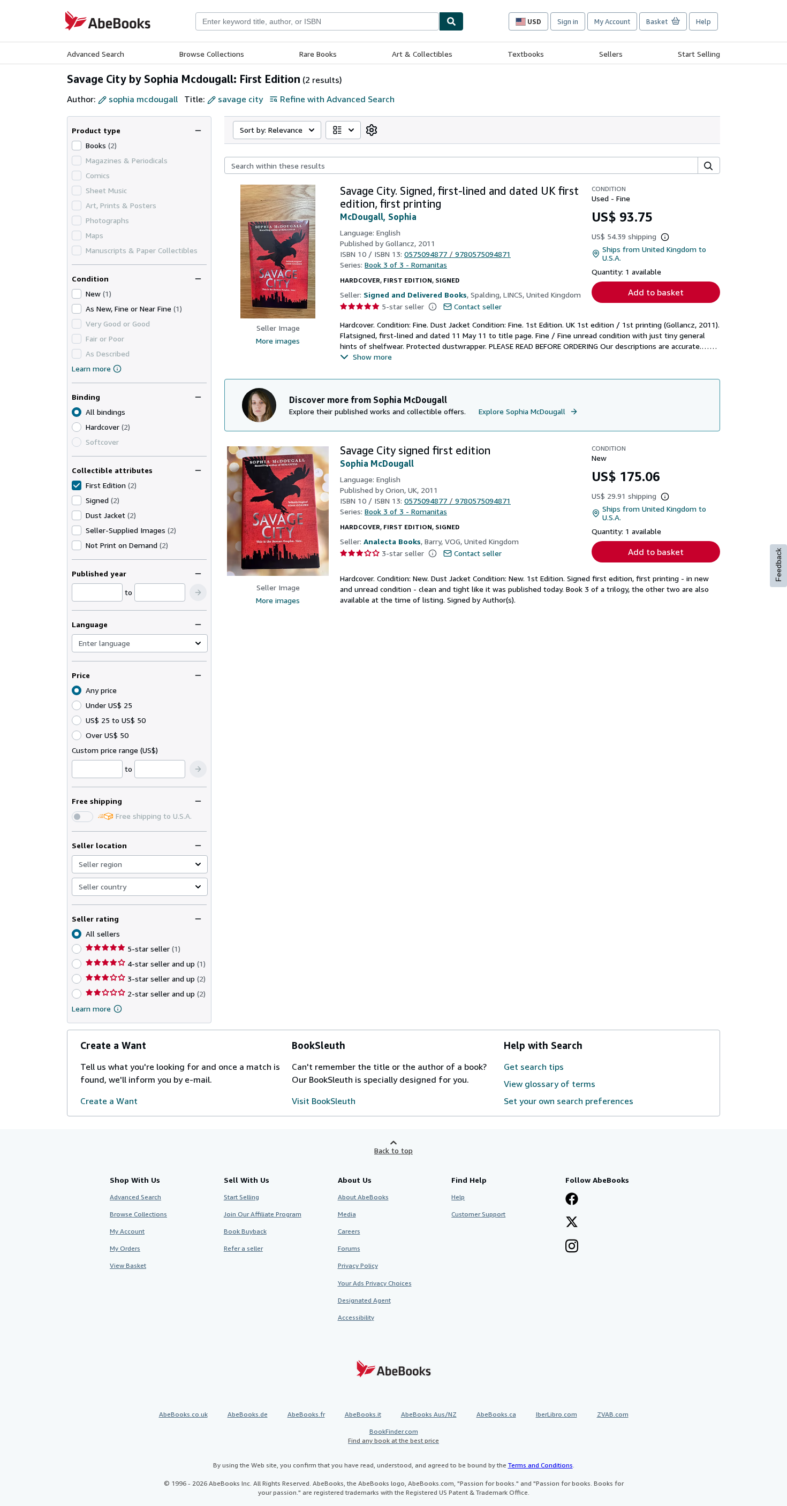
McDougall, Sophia (378, 216)
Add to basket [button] (656, 292)
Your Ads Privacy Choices (375, 1283)
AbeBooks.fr (306, 1414)
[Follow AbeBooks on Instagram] (571, 1247)
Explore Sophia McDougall (522, 411)
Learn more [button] (91, 1008)
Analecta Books (392, 541)
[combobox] (317, 21)
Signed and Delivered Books (415, 294)
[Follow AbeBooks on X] (571, 1223)
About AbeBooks (363, 1197)
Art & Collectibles (422, 53)
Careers (349, 1231)
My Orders (125, 1248)
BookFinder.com (393, 1435)
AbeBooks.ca (496, 1414)
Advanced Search (95, 53)
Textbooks (526, 53)
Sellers (611, 53)
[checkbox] (76, 145)
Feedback (778, 565)
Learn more (91, 368)
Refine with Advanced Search (337, 99)
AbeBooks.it (363, 1414)
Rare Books (318, 53)
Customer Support (478, 1214)
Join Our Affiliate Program (262, 1214)
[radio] (76, 427)
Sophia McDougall (377, 463)
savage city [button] (240, 99)
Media (347, 1214)
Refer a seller (243, 1248)
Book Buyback (245, 1231)
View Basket (128, 1265)
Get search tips (534, 1066)
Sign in (567, 21)
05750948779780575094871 (457, 253)
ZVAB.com (613, 1414)
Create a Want (109, 1101)
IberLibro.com (556, 1414)
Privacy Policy (358, 1265)
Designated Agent (364, 1300)
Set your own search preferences (568, 1101)
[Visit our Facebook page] (571, 1200)
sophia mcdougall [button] (143, 99)
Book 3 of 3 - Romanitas (406, 264)
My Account (612, 21)
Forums (349, 1248)
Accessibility (356, 1317)
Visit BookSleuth (323, 1101)
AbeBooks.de (248, 1414)
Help (703, 21)
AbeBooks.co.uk (183, 1414)
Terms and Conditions (540, 1465)
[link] (371, 130)
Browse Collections (211, 53)
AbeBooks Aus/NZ (429, 1414)
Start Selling (699, 53)
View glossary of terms (549, 1083)
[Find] (451, 21)
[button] (198, 592)
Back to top (393, 1150)
